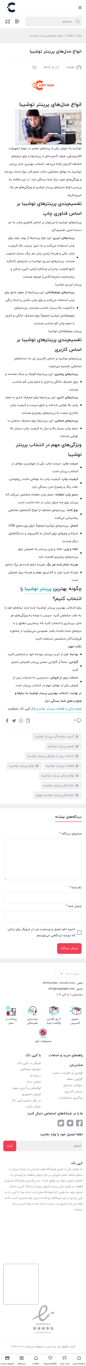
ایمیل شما (74, 906)
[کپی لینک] (28, 720)
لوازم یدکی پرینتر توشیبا (57, 775)
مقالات (69, 36)
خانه (79, 36)
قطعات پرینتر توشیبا (60, 766)
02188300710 (67, 983)
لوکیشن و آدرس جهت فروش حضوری (26, 1091)
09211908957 (50, 983)
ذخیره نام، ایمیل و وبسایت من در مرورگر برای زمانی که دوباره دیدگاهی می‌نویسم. (41, 932)
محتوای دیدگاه (70, 834)
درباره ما (35, 1076)
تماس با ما (34, 1082)
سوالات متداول (73, 1085)
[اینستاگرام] (70, 1123)
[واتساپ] (21, 720)
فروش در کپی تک (29, 1063)
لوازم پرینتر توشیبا (21, 766)
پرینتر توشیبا (37, 588)
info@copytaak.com (62, 989)
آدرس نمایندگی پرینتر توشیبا (54, 736)
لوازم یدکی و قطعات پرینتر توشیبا (59, 709)
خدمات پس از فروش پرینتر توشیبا (51, 756)
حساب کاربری (74, 1092)
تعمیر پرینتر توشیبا (61, 746)
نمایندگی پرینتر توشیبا (58, 785)
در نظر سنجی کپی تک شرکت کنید (26, 1103)
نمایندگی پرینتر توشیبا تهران (55, 795)
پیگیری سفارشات (71, 1098)
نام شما (75, 887)
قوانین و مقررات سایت (67, 1073)
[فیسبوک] (7, 720)
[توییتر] (14, 720)
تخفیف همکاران (30, 1069)
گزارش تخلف (74, 1079)
